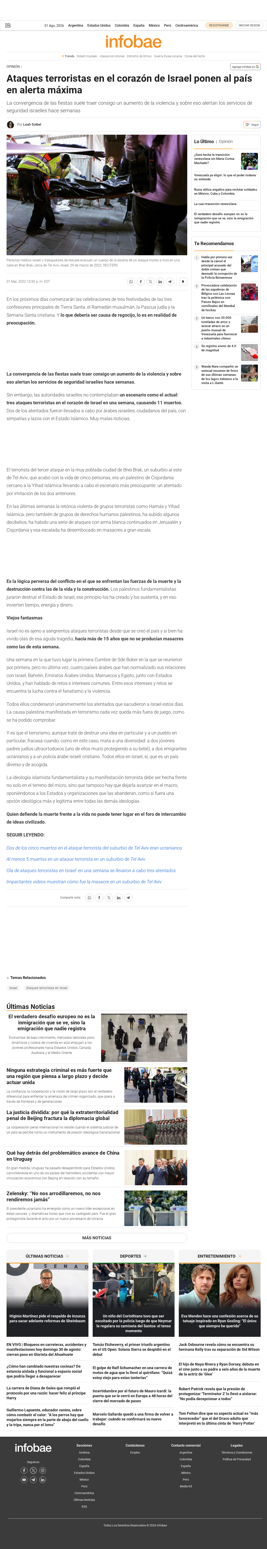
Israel (13, 988)
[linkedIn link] (42, 1479)
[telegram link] (33, 1479)
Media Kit (186, 1486)
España (139, 25)
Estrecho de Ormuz (139, 56)
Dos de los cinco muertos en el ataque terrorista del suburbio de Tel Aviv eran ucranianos (94, 848)
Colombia (122, 25)
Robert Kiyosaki (87, 56)
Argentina (75, 25)
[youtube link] (24, 1479)
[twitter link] (33, 1470)
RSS (84, 1506)
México (154, 25)
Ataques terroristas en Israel (47, 988)
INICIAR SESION (249, 25)
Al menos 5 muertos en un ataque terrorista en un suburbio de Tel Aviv (76, 859)
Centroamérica (186, 25)
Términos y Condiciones (236, 1452)
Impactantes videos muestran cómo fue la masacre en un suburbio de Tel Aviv (84, 881)
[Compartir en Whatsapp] (131, 282)
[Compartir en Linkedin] (160, 282)
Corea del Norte (195, 56)
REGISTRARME (219, 25)
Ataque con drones (112, 56)
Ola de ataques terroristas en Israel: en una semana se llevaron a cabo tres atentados (91, 870)
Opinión (13, 67)
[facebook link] (24, 1470)
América (84, 1452)
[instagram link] (42, 1470)
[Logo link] (134, 41)
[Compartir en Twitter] (150, 282)
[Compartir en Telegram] (170, 282)
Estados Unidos (99, 25)
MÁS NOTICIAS (96, 1237)
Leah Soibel (32, 124)
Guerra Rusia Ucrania (168, 56)
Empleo (135, 1452)
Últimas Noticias (84, 1499)
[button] (8, 25)
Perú (167, 25)
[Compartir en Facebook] (141, 282)
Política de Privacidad (237, 1459)
